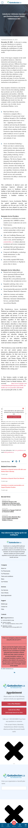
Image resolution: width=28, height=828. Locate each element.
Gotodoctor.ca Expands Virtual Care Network (12, 478)
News (2, 579)
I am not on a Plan (14, 711)
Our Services (4, 590)
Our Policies (4, 581)
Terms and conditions (7, 576)
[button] (24, 455)
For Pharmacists (5, 571)
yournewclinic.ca (8, 242)
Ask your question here (14, 417)
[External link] (16, 461)
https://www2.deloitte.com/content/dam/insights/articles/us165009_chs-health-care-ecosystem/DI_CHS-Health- (14, 385)
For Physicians (5, 573)
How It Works (4, 593)
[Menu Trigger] (25, 825)
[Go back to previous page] (2, 2)
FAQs (2, 609)
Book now (14, 826)
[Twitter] (13, 461)
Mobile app (4, 604)
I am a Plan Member (14, 704)
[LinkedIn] (14, 672)
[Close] (14, 763)
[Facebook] (19, 461)
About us (3, 568)
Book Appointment (6, 595)
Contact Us (4, 606)
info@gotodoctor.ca (8, 617)
